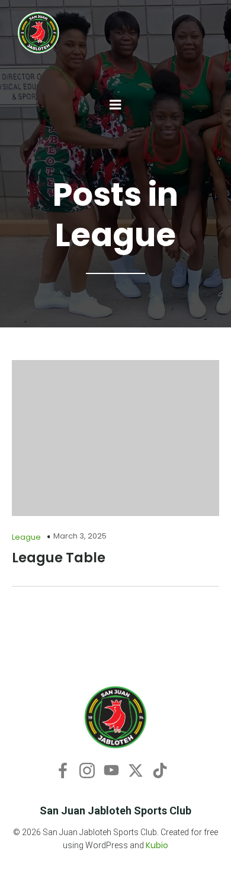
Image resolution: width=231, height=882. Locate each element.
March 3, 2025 (80, 536)
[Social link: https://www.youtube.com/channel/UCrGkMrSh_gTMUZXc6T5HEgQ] (116, 770)
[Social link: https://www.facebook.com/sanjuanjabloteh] (67, 770)
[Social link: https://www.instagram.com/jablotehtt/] (91, 770)
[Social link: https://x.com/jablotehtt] (140, 770)
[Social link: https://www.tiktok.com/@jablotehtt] (164, 770)
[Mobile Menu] (115, 105)
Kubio (157, 845)
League (26, 537)
